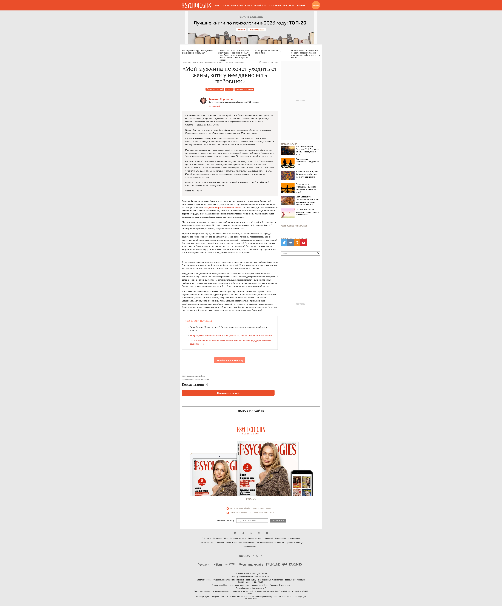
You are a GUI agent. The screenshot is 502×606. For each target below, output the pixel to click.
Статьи (226, 5)
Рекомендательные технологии (270, 542)
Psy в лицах (288, 5)
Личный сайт (215, 105)
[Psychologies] (196, 5)
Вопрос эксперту (255, 538)
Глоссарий (300, 5)
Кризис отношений (215, 89)
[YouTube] (267, 533)
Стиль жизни (275, 5)
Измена (229, 89)
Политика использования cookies (240, 542)
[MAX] (235, 533)
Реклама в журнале (238, 538)
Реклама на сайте (220, 538)
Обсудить (266, 62)
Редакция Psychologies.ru (196, 376)
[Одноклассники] (259, 533)
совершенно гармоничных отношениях (223, 207)
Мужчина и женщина (244, 89)
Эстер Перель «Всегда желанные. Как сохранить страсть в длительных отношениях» (231, 335)
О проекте (206, 538)
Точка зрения (237, 5)
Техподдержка (250, 546)
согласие (237, 508)
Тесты (316, 5)
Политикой (235, 512)
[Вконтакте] (251, 533)
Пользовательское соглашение (211, 542)
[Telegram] (243, 533)
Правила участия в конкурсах (287, 538)
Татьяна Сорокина (221, 99)
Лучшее (217, 5)
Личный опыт (260, 5)
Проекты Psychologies (295, 542)
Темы (247, 5)
